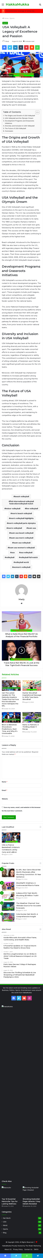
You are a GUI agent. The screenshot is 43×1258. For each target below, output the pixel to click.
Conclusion (9, 131)
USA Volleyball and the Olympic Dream (19, 118)
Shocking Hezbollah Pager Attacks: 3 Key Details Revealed (31, 1201)
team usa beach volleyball (21, 533)
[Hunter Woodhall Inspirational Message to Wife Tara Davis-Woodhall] (31, 685)
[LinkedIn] (12, 576)
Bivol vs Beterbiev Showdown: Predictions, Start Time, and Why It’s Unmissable (9, 729)
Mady (7, 41)
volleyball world (22, 562)
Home (6, 18)
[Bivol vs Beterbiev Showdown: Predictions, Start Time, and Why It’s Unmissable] (11, 717)
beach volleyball (22, 496)
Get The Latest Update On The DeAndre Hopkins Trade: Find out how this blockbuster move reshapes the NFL (10, 699)
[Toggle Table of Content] (36, 112)
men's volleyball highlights (22, 518)
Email (4, 790)
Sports (12, 18)
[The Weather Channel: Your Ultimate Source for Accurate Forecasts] (8, 906)
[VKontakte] (30, 576)
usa (13, 552)
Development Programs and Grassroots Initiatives (19, 122)
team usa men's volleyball (21, 538)
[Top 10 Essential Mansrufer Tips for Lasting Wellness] (11, 1191)
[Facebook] (4, 576)
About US (8, 1249)
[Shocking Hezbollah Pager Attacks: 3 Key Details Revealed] (32, 1191)
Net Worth (7, 1218)
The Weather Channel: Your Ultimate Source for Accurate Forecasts (28, 905)
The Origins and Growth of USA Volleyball (19, 115)
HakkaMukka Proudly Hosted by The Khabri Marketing (21, 1246)
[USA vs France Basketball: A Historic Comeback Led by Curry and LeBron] (11, 837)
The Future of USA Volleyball (15, 128)
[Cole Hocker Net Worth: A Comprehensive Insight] (8, 917)
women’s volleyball (21, 567)
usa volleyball (26, 552)
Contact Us (28, 1249)
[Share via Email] (34, 576)
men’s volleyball (15, 528)
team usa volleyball (21, 543)
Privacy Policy (18, 1249)
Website (5, 799)
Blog (4, 1233)
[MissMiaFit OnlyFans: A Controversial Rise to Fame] (8, 886)
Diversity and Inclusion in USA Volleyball (19, 126)
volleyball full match (29, 557)
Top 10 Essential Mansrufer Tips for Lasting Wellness (10, 1201)
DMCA (36, 1249)
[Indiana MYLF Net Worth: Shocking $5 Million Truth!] (8, 896)
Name (4, 782)
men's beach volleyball (22, 513)
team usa (32, 528)
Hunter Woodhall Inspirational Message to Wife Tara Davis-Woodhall (31, 696)
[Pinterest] (21, 576)
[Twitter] (8, 576)
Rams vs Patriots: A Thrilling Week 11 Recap (30, 727)
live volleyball (32, 508)
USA (4, 1222)
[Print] (38, 576)
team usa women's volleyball (22, 547)
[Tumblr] (17, 576)
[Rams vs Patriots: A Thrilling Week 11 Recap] (31, 717)
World (5, 1225)
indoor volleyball (13, 508)
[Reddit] (25, 576)
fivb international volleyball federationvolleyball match (21, 502)
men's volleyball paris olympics (22, 523)
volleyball (10, 557)
